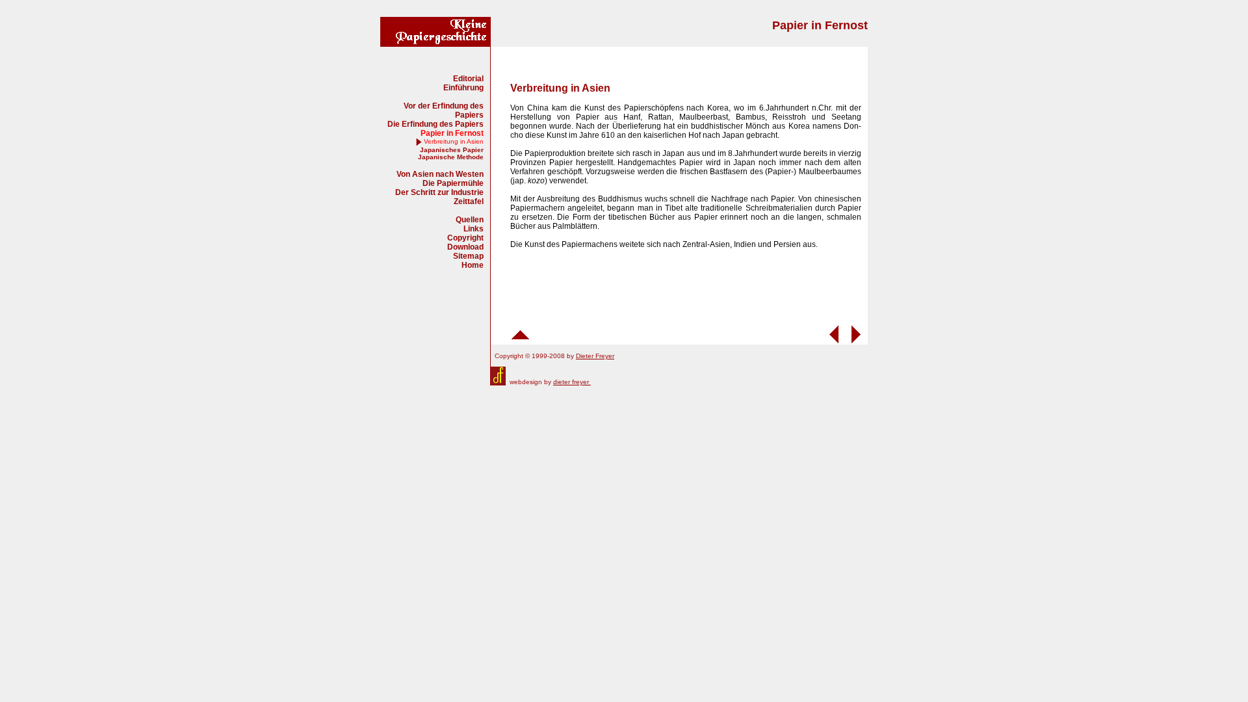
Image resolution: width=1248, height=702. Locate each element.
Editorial (468, 78)
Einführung (463, 87)
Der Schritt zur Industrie (439, 192)
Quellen (470, 219)
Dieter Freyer (595, 355)
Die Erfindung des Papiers (435, 124)
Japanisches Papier (452, 149)
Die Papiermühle (453, 183)
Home (473, 265)
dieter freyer (572, 381)
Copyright (465, 237)
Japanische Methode (451, 157)
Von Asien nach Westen (440, 174)
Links (473, 228)
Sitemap (468, 256)
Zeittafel (469, 201)
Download (465, 247)
